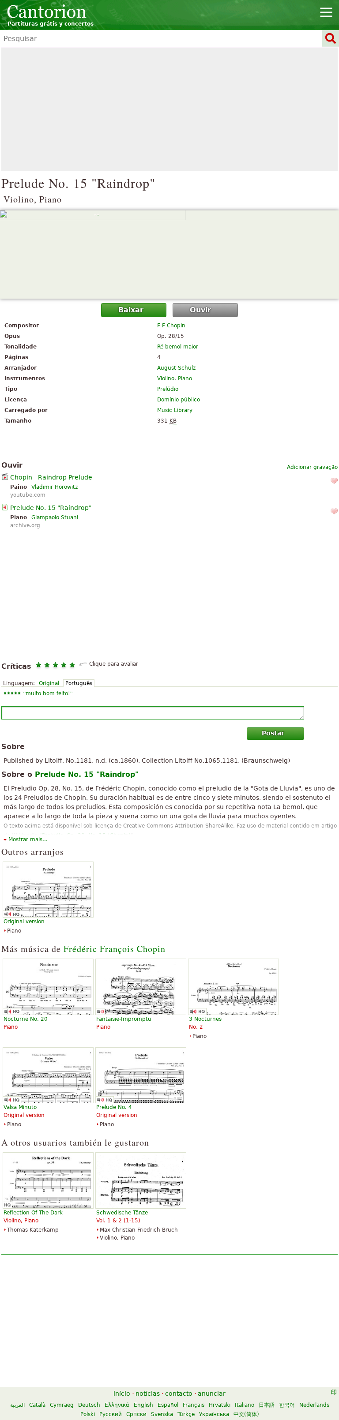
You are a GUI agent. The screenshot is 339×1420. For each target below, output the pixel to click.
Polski (87, 1414)
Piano (185, 378)
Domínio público (178, 400)
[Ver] (169, 254)
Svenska (162, 1414)
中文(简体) (246, 1414)
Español (168, 1405)
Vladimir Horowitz (54, 487)
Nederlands (314, 1405)
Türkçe (186, 1414)
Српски (136, 1414)
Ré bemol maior (177, 347)
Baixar (130, 310)
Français (193, 1405)
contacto (178, 1393)
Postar (273, 733)
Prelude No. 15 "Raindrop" (50, 507)
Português (78, 683)
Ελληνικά (117, 1405)
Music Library (174, 410)
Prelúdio (167, 389)
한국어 (287, 1405)
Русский (110, 1414)
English (143, 1405)
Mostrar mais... (28, 839)
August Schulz (176, 368)
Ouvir (200, 310)
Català (37, 1405)
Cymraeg (62, 1405)
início (121, 1393)
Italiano (244, 1405)
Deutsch (89, 1405)
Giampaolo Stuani (54, 517)
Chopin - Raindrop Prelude (51, 477)
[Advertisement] (169, 109)
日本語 (267, 1405)
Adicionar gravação (312, 467)
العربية (17, 1405)
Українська (214, 1414)
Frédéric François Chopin (115, 949)
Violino (165, 378)
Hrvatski (219, 1405)
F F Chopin (171, 325)
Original (49, 683)
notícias (148, 1393)
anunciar (212, 1393)
